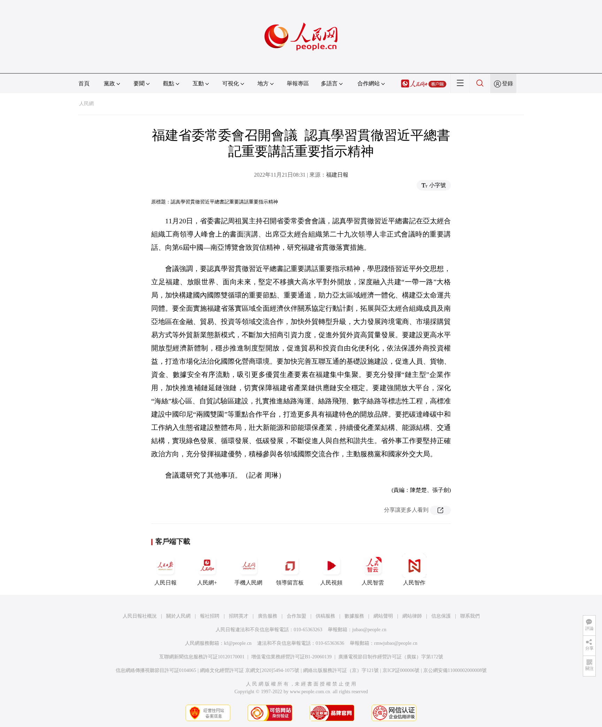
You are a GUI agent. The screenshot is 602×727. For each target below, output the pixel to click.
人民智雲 (373, 583)
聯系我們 (470, 616)
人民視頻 (331, 583)
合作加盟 (296, 616)
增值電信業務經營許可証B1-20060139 (291, 656)
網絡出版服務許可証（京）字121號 (341, 670)
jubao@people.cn (369, 629)
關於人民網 (178, 616)
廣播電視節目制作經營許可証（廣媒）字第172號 (390, 656)
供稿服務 (325, 616)
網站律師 (412, 616)
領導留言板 (290, 583)
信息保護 (441, 616)
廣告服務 (267, 616)
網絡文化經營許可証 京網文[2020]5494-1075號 (249, 670)
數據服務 (354, 616)
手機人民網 (248, 583)
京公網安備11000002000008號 (455, 670)
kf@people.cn (238, 643)
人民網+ (207, 583)
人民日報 (165, 583)
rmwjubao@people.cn (395, 643)
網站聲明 (383, 616)
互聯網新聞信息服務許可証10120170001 (202, 656)
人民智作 (414, 583)
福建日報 (337, 175)
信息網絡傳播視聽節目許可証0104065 (156, 670)
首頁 (84, 83)
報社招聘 (209, 616)
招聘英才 (238, 616)
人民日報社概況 (140, 616)
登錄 (507, 83)
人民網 (86, 103)
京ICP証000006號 (401, 670)
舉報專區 (298, 83)
